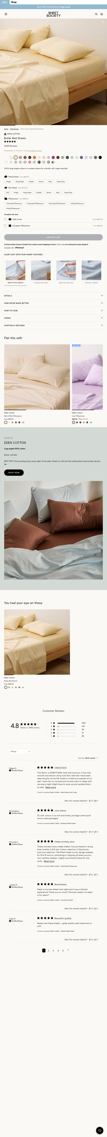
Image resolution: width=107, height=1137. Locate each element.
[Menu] (6, 14)
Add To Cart (53, 237)
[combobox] (20, 751)
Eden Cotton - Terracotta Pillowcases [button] (63, 866)
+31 (23, 687)
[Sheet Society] (53, 14)
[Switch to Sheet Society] (5, 2)
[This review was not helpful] (95, 800)
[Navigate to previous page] (38, 951)
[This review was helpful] (90, 800)
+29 (23, 422)
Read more (50, 787)
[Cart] (101, 14)
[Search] (96, 14)
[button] (53, 295)
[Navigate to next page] (68, 951)
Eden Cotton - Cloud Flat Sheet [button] (61, 900)
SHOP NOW (14, 472)
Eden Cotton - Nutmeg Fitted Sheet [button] (63, 823)
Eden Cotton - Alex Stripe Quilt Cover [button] (63, 792)
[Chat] (99, 1131)
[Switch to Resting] (14, 2)
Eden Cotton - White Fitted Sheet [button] (62, 931)
